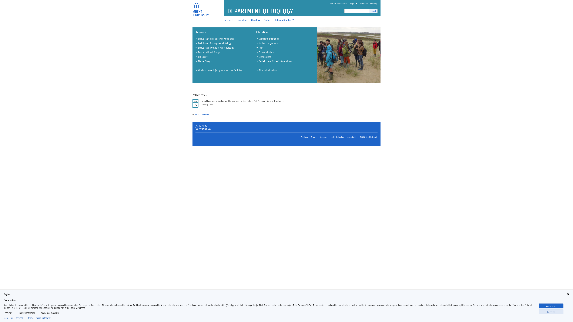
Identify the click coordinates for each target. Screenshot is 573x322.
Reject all (551, 312)
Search (373, 11)
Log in (352, 3)
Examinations (265, 56)
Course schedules (266, 52)
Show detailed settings (13, 318)
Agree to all (551, 306)
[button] (283, 20)
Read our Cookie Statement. (39, 318)
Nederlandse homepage (369, 3)
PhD (261, 47)
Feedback (304, 137)
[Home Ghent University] (201, 7)
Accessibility (352, 137)
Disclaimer (323, 137)
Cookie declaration (337, 137)
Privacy (313, 137)
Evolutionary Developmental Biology (214, 43)
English (7, 294)
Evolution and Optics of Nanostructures (216, 47)
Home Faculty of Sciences (338, 3)
